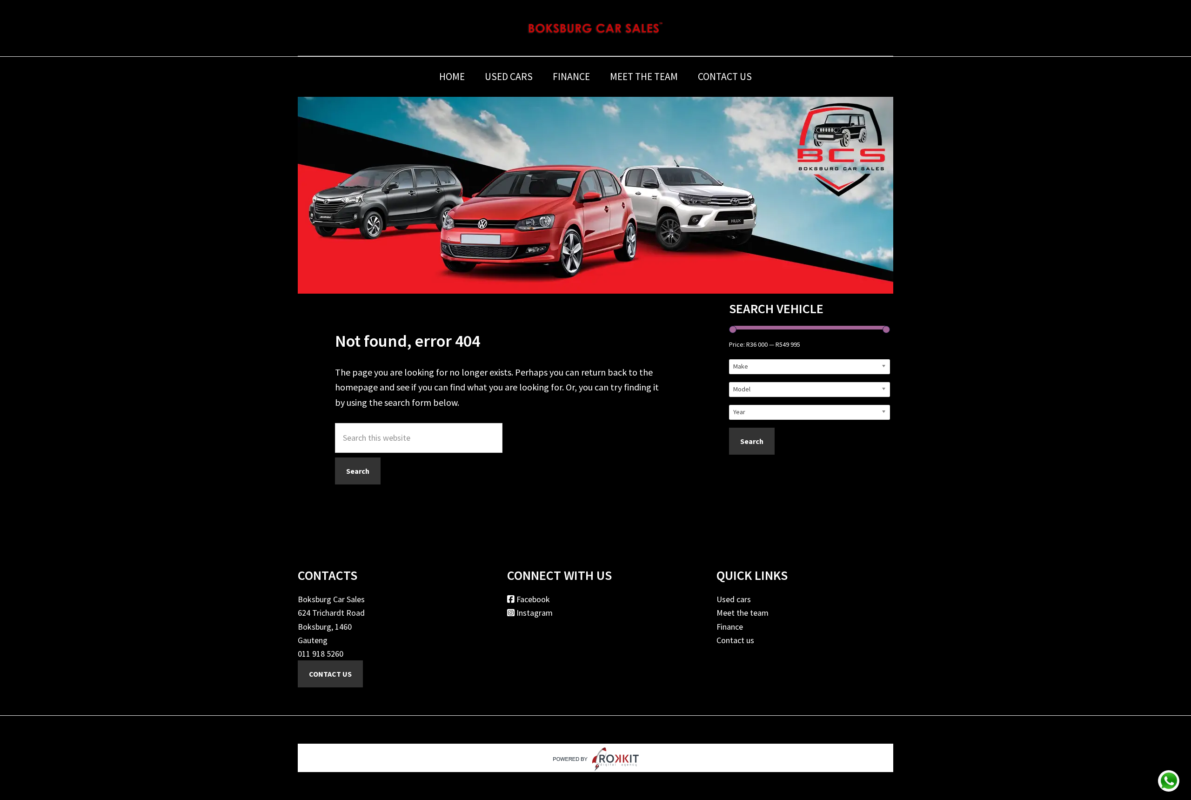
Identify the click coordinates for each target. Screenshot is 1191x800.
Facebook (532, 599)
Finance (729, 626)
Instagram (534, 612)
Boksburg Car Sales (595, 28)
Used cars (733, 599)
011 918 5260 (320, 653)
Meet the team (742, 612)
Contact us (735, 640)
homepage (356, 387)
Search (751, 441)
